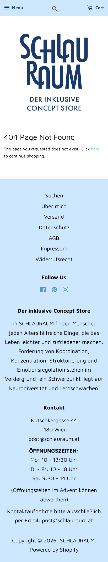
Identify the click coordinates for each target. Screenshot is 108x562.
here (95, 149)
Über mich (54, 206)
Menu (17, 7)
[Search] (55, 9)
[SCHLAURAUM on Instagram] (65, 290)
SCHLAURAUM (77, 540)
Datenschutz (54, 227)
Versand (54, 216)
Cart (99, 7)
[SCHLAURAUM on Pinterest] (54, 290)
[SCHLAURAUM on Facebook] (43, 290)
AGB (54, 238)
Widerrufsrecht (54, 259)
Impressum (54, 248)
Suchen (54, 195)
